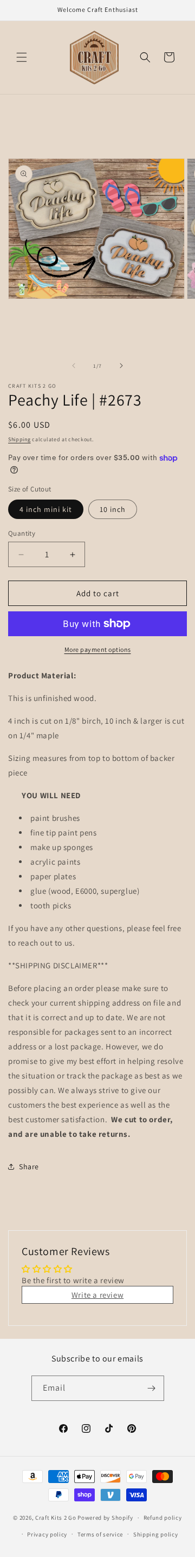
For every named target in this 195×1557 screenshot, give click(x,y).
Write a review (97, 1295)
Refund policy (163, 1517)
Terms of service (100, 1534)
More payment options (97, 649)
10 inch (113, 509)
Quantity (21, 533)
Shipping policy (155, 1534)
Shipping (19, 439)
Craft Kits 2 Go (55, 1517)
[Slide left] (74, 366)
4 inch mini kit (46, 509)
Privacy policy (47, 1534)
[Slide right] (121, 366)
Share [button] (29, 1166)
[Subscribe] (152, 1388)
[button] (22, 57)
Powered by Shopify (105, 1517)
